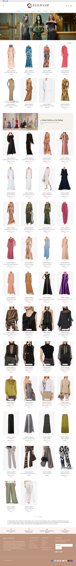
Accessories (45, 11)
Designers (19, 11)
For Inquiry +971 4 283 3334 (47, 549)
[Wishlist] (68, 6)
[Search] (3, 5)
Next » (40, 516)
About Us (44, 540)
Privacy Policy (45, 542)
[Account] (66, 5)
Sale (58, 11)
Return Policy (32, 544)
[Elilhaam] (38, 5)
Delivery (31, 542)
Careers (43, 545)
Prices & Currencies (34, 540)
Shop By (33, 11)
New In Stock (26, 11)
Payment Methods (33, 545)
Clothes (39, 11)
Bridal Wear (52, 11)
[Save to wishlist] (18, 46)
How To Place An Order (46, 547)
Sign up (58, 548)
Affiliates (44, 544)
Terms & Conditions (34, 547)
